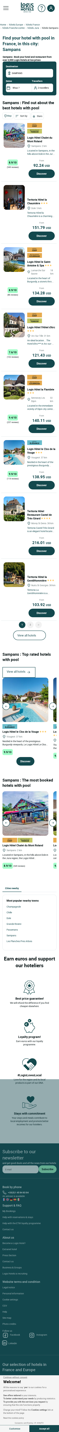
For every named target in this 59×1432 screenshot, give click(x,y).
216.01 (41, 542)
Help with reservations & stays (17, 1217)
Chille (9, 912)
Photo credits (9, 1323)
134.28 (41, 293)
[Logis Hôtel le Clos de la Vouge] (14, 452)
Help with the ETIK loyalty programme (21, 1223)
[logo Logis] (27, 7)
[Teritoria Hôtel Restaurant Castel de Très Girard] (14, 509)
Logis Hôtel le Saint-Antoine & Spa (39, 263)
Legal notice (8, 1287)
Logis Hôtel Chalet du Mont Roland (39, 139)
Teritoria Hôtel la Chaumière (37, 201)
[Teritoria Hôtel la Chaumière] (14, 197)
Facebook (15, 1334)
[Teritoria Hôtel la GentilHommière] (14, 574)
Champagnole (14, 906)
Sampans (11, 935)
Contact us (8, 1229)
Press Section (9, 1255)
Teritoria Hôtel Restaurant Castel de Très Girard (39, 514)
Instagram (41, 1334)
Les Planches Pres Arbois (19, 941)
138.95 (41, 476)
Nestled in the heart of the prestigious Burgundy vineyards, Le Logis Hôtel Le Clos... (25, 743)
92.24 (41, 165)
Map (9, 115)
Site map (6, 1317)
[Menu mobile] (6, 8)
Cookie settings (10, 1299)
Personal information (13, 1293)
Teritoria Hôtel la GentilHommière (37, 578)
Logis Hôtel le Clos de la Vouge (41, 450)
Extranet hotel (9, 1249)
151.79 (41, 227)
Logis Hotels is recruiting (14, 1273)
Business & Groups (12, 1267)
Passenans (12, 929)
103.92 (41, 604)
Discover (42, 173)
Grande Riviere (14, 923)
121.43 (41, 355)
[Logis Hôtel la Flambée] (14, 387)
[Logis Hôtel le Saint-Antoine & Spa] (14, 259)
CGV (4, 1305)
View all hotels (26, 635)
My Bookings (9, 1211)
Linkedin (12, 1343)
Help (4, 1311)
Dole (9, 918)
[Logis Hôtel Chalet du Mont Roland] (14, 135)
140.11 (41, 420)
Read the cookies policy (13, 1418)
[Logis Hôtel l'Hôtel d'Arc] (14, 325)
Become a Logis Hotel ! (14, 1243)
